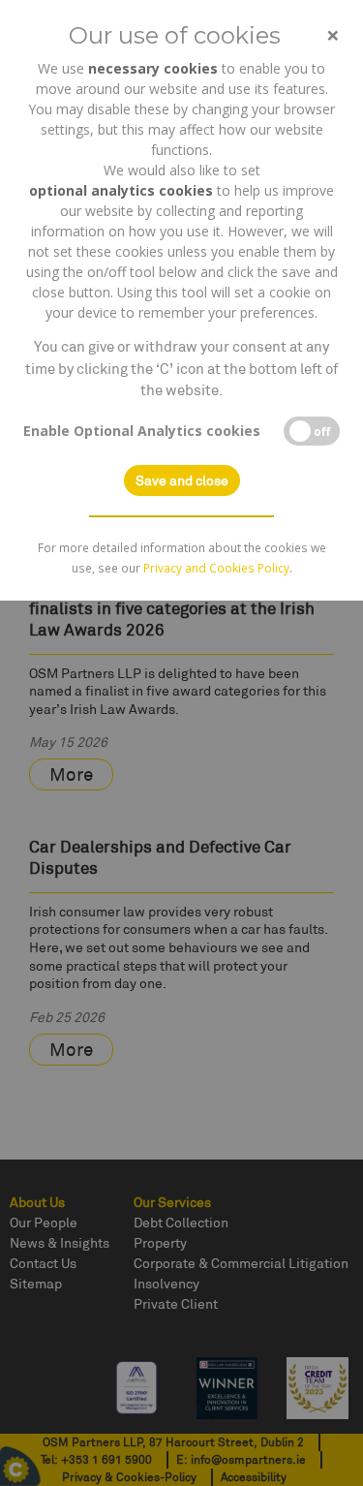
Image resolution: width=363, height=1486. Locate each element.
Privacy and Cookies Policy (216, 567)
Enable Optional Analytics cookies (141, 430)
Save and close (182, 480)
